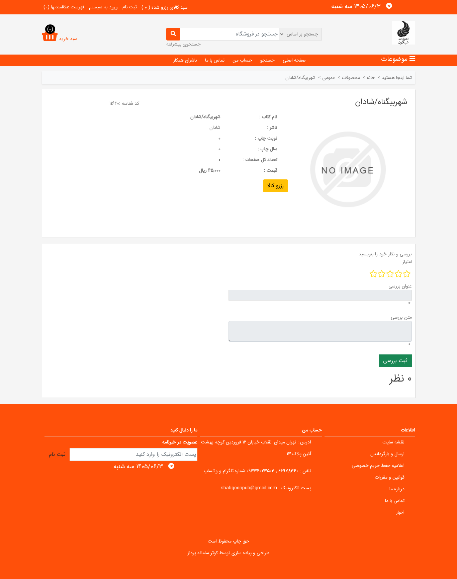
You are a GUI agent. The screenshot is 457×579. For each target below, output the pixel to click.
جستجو (267, 60)
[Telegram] (389, 6)
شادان (214, 127)
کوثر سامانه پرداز (203, 553)
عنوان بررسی (400, 286)
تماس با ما (214, 60)
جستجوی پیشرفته (183, 44)
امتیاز (407, 261)
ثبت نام (129, 7)
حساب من (242, 60)
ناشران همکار (185, 60)
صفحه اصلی (294, 60)
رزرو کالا (275, 185)
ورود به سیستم (103, 7)
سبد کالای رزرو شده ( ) (165, 7)
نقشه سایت (393, 442)
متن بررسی (401, 317)
